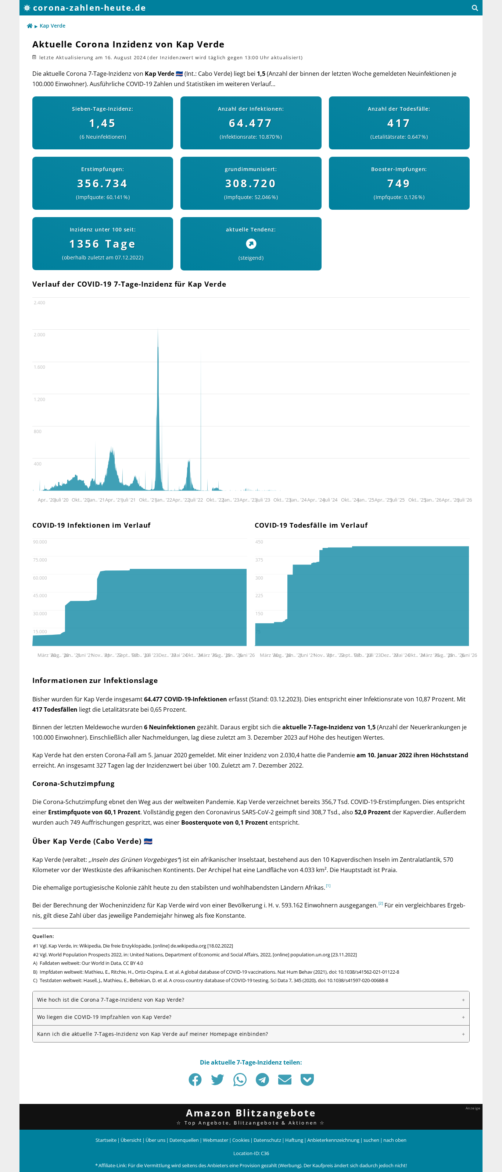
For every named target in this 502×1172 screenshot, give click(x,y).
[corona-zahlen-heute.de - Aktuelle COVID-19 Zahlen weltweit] (30, 26)
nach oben (394, 1140)
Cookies (241, 1140)
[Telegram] (262, 1079)
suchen (371, 1140)
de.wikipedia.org (188, 945)
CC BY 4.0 (133, 963)
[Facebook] (195, 1079)
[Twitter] (217, 1079)
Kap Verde (52, 25)
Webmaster (215, 1140)
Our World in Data (101, 963)
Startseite (106, 1140)
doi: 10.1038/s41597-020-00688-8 (353, 980)
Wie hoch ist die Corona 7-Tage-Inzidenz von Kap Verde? (110, 999)
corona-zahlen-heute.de (89, 7)
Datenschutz (267, 1140)
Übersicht (131, 1140)
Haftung (294, 1140)
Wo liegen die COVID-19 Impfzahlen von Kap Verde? (104, 1016)
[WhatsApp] (240, 1079)
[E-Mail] (284, 1079)
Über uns (155, 1140)
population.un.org (310, 954)
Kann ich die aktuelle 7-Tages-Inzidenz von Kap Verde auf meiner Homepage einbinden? (152, 1033)
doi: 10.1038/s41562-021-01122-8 (364, 972)
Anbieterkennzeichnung (333, 1140)
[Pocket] (307, 1079)
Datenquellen (184, 1140)
